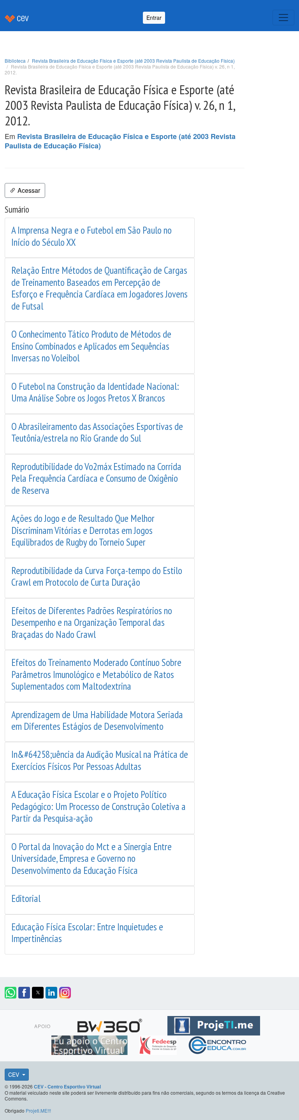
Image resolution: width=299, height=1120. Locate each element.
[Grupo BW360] (111, 1025)
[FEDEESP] (158, 1044)
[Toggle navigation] (283, 17)
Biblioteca (15, 60)
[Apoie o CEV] (90, 1044)
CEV (14, 1074)
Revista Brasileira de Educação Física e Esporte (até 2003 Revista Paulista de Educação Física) (133, 60)
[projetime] (214, 1025)
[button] (10, 992)
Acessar (28, 190)
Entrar (154, 17)
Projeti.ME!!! (38, 1110)
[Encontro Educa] (217, 1044)
